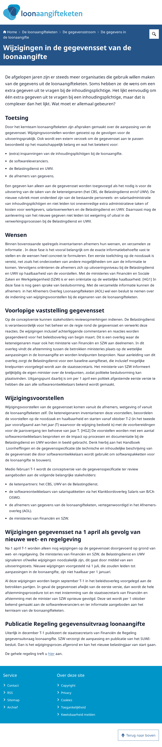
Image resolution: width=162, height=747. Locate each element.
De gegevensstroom (79, 32)
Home (12, 32)
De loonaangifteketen (39, 32)
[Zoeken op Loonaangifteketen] (154, 34)
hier (51, 653)
